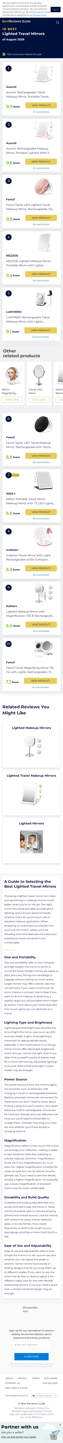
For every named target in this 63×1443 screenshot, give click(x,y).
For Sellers (50, 1383)
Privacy (22, 1378)
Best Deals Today (16, 1388)
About (9, 1378)
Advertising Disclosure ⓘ (16, 1395)
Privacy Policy (40, 15)
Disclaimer (50, 1378)
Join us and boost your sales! (18, 1436)
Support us (13, 1383)
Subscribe (31, 1356)
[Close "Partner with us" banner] (60, 1425)
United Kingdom (44, 1395)
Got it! (55, 9)
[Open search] (57, 22)
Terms (35, 1378)
